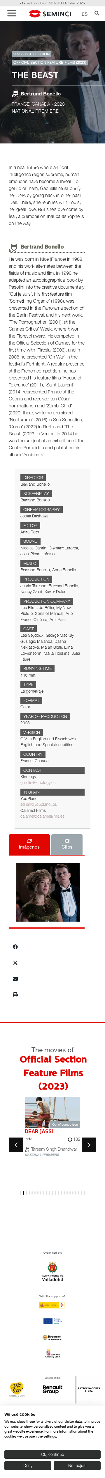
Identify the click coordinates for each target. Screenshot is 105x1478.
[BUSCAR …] (97, 13)
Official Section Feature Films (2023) (49, 62)
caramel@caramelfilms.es (42, 816)
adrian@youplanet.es (38, 804)
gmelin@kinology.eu (38, 782)
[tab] (29, 844)
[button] (13, 14)
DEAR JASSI (39, 1131)
